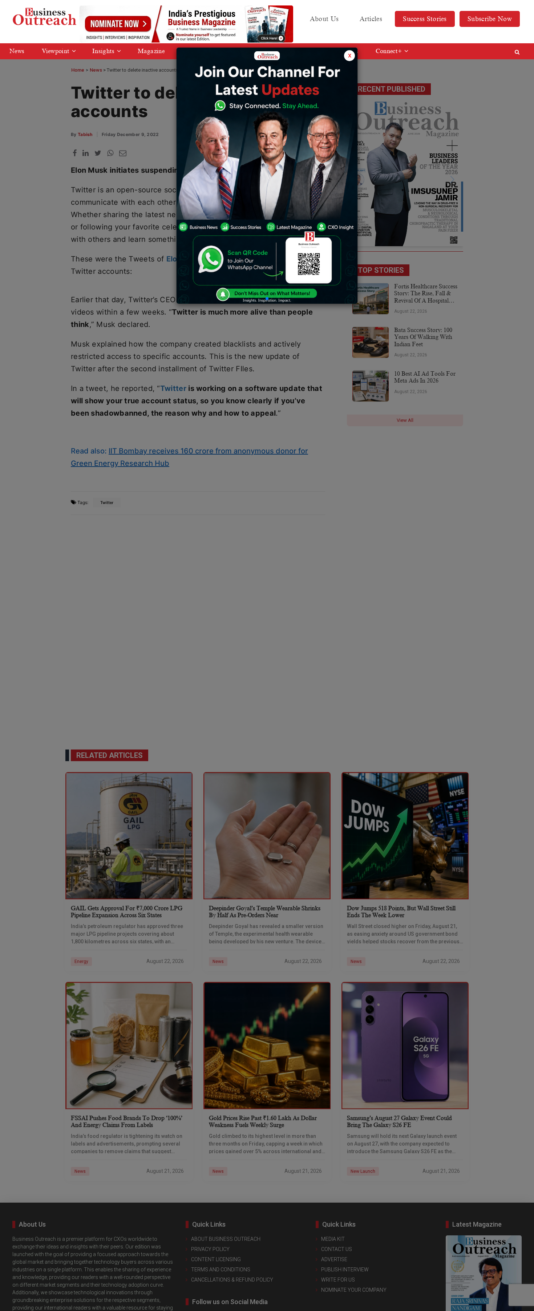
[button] (267, 298)
